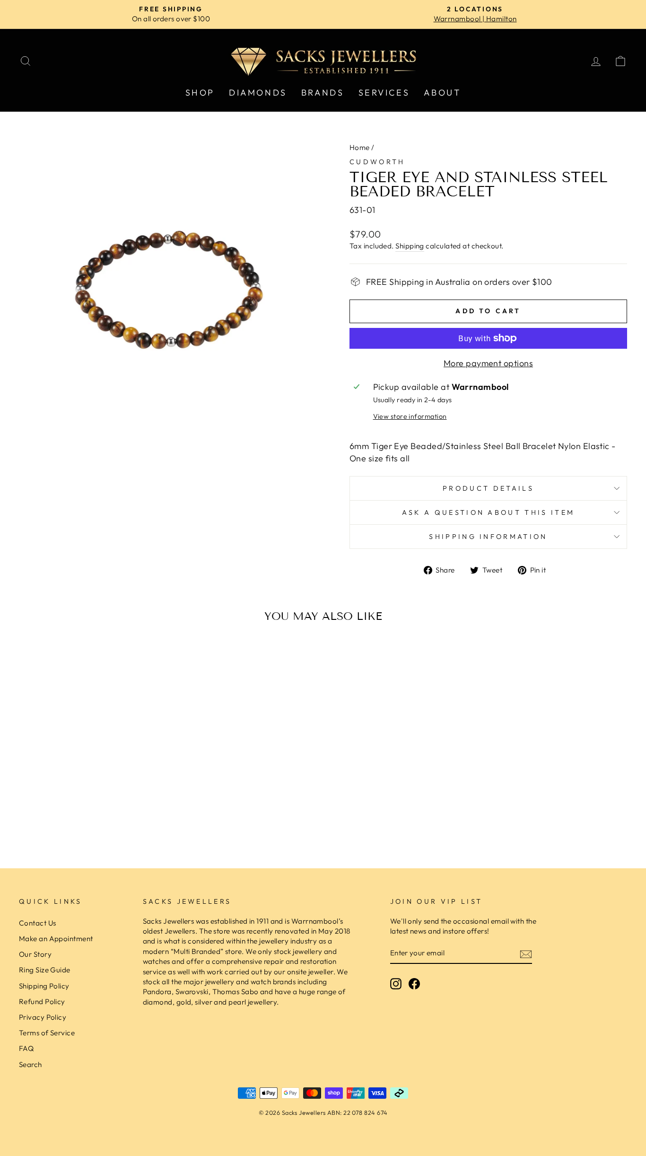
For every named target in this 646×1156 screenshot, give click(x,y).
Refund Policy (42, 1001)
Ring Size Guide (44, 969)
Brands (322, 92)
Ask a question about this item (488, 512)
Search (30, 1064)
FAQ (26, 1048)
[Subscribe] (526, 953)
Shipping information (488, 536)
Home (359, 147)
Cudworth (377, 162)
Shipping (409, 245)
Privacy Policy (42, 1017)
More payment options (488, 363)
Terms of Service (47, 1032)
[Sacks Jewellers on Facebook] (414, 983)
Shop (200, 92)
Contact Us (37, 922)
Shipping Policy (44, 985)
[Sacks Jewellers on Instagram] (396, 983)
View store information (410, 416)
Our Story (35, 954)
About (442, 92)
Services (384, 92)
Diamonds (258, 92)
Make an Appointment (56, 938)
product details (488, 488)
